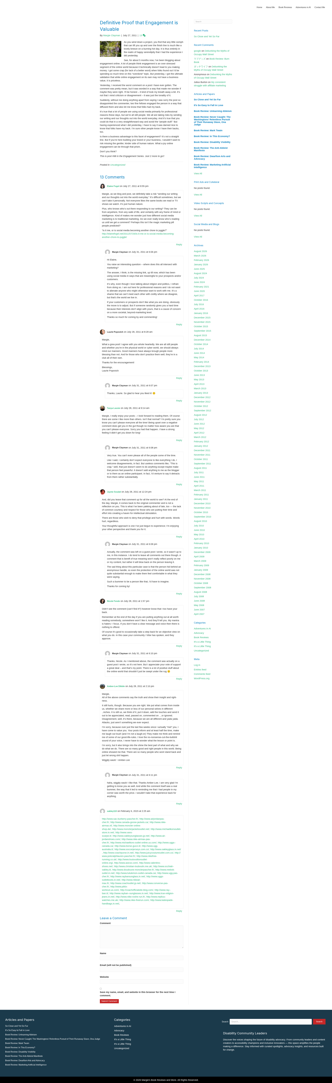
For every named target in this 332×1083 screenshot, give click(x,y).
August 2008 (200, 592)
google (197, 51)
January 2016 (201, 313)
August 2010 (200, 521)
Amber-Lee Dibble (116, 686)
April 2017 (199, 295)
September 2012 (202, 410)
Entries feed (200, 669)
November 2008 (202, 578)
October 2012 (201, 406)
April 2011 (199, 486)
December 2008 (202, 574)
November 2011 (202, 454)
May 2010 (199, 534)
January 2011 (201, 499)
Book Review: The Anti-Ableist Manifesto (211, 149)
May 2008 (199, 605)
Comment (105, 923)
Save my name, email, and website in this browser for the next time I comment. (137, 994)
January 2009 (201, 570)
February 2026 (201, 260)
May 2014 (199, 357)
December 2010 (202, 503)
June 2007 (199, 609)
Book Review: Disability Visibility (212, 142)
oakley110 (112, 811)
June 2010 (199, 530)
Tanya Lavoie (113, 408)
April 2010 (199, 539)
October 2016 (201, 300)
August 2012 (200, 415)
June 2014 (199, 353)
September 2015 (202, 331)
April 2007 (199, 614)
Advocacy (199, 633)
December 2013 (202, 366)
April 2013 (199, 384)
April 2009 (199, 556)
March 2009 (200, 561)
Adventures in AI (303, 7)
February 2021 (201, 286)
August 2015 (200, 335)
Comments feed (202, 674)
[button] (319, 1021)
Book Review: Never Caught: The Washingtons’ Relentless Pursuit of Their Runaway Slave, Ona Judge (212, 121)
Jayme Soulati (114, 492)
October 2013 (201, 370)
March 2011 (200, 490)
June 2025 (199, 269)
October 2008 (201, 583)
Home (259, 7)
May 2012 (199, 428)
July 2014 (199, 348)
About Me (270, 7)
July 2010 (199, 525)
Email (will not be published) (115, 965)
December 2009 (202, 552)
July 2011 (199, 472)
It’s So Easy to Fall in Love (208, 105)
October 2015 (201, 326)
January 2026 (201, 264)
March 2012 (200, 437)
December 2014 (202, 340)
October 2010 (201, 512)
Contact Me (319, 7)
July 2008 (199, 596)
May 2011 (199, 481)
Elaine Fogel (113, 186)
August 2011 (200, 468)
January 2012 (201, 446)
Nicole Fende (113, 601)
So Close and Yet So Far (206, 36)
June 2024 (199, 282)
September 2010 (202, 516)
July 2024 (199, 277)
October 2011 (201, 459)
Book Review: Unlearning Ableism (213, 111)
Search (225, 1022)
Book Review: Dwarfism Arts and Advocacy (212, 157)
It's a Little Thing (202, 642)
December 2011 (202, 450)
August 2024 (200, 273)
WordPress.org (201, 678)
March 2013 (200, 388)
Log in (197, 665)
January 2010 (201, 547)
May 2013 (199, 379)
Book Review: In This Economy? (212, 136)
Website (104, 977)
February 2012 (201, 441)
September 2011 (202, 463)
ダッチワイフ (201, 66)
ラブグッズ (200, 58)
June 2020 (199, 291)
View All (198, 173)
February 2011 (201, 494)
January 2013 (201, 393)
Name (103, 953)
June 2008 (199, 601)
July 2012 (199, 419)
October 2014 (201, 344)
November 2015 (202, 322)
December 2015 (202, 317)
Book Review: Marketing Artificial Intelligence (212, 166)
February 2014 (201, 362)
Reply (179, 244)
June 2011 (199, 477)
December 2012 (202, 397)
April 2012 (199, 432)
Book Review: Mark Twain (208, 130)
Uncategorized (117, 165)
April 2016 (199, 308)
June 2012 (199, 423)
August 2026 (200, 251)
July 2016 (199, 304)
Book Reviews (285, 7)
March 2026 (200, 255)
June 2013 (199, 375)
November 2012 (202, 401)
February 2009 (201, 565)
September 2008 (202, 587)
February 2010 (201, 543)
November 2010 (202, 508)
